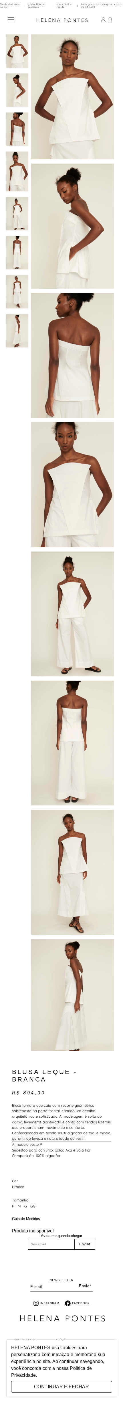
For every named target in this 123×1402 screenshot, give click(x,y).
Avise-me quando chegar (61, 1236)
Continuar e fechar (61, 1386)
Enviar (84, 1244)
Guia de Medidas (26, 1219)
